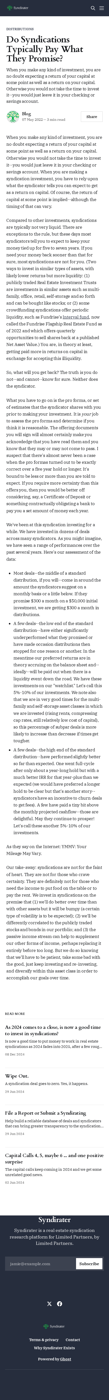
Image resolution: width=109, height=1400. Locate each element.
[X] (49, 1303)
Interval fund (76, 317)
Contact (73, 1339)
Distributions (20, 29)
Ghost (65, 1359)
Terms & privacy (44, 1339)
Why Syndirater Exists (54, 1347)
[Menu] (102, 8)
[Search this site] (93, 8)
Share (91, 116)
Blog (26, 114)
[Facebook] (59, 1303)
